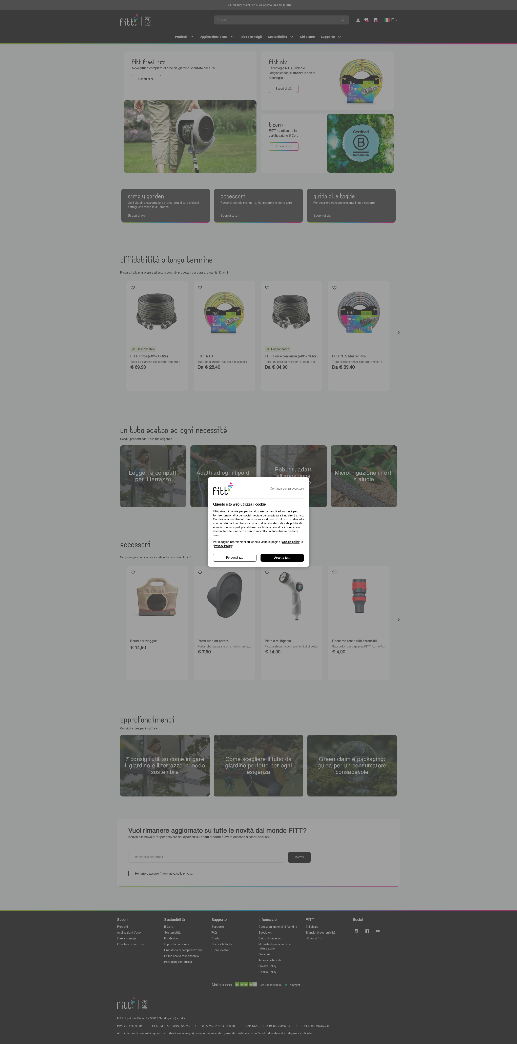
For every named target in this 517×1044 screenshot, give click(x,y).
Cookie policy (290, 542)
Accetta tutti (282, 557)
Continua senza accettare (287, 488)
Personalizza (234, 557)
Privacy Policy (223, 546)
